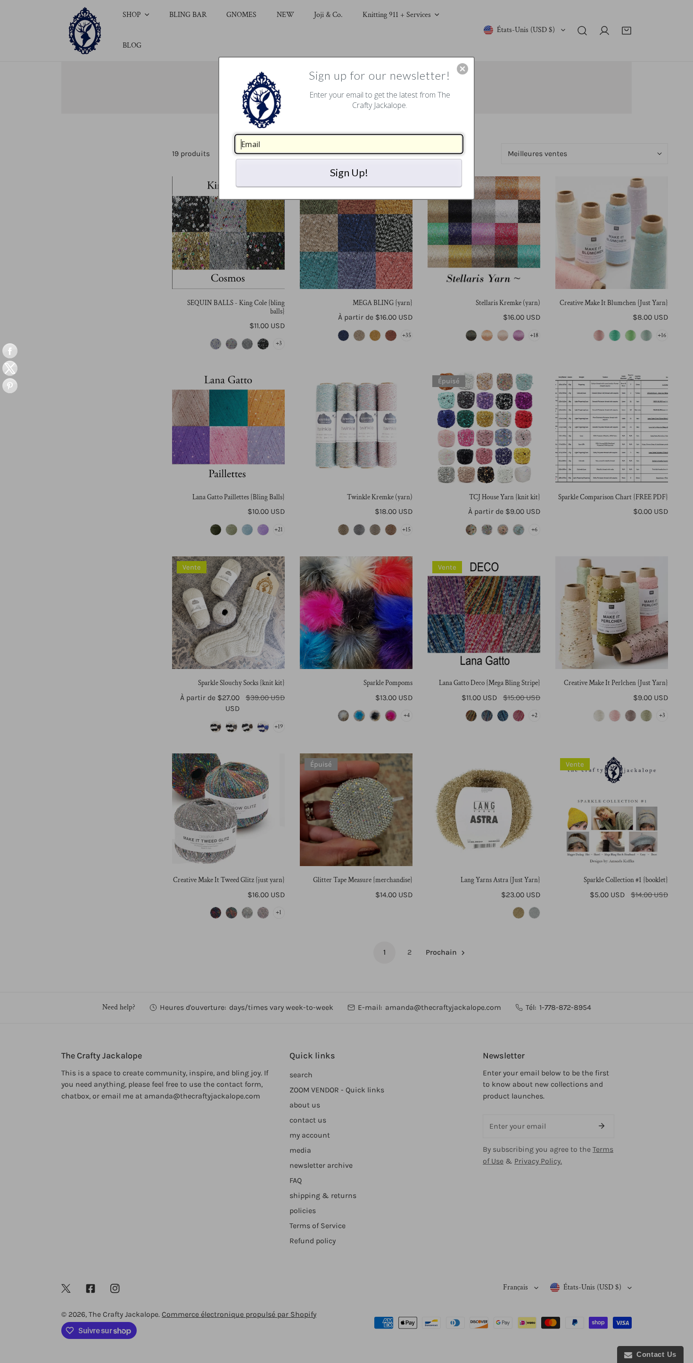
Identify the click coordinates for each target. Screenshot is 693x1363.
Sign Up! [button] (349, 172)
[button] (462, 68)
